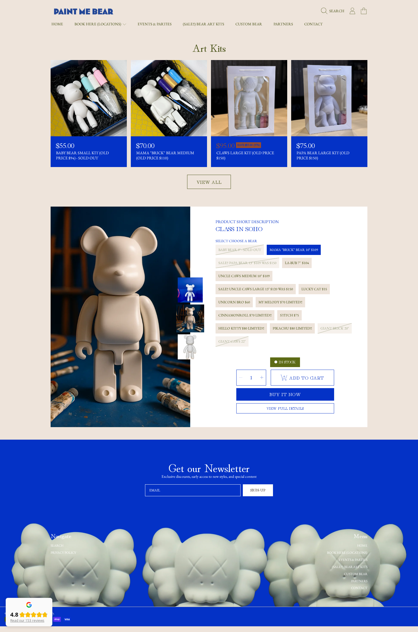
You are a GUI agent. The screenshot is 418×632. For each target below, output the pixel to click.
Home (362, 545)
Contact (359, 588)
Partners (359, 581)
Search (57, 545)
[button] (334, 11)
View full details (285, 408)
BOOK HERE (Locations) (98, 24)
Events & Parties (353, 559)
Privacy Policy (63, 552)
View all (209, 181)
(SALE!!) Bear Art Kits (349, 567)
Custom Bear (355, 574)
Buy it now (285, 394)
